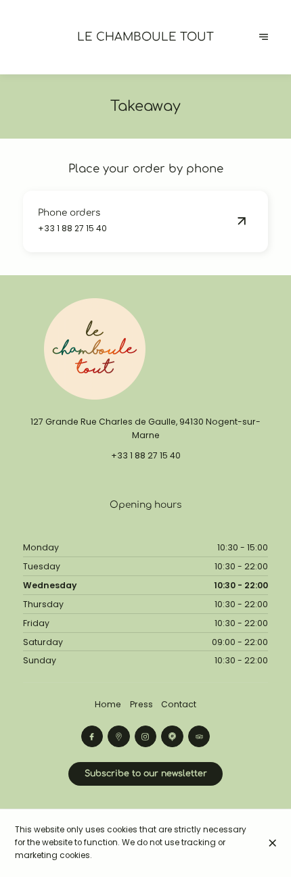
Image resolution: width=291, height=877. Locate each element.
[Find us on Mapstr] (172, 736)
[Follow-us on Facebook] (92, 736)
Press (141, 704)
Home (108, 704)
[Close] (272, 843)
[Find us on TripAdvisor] (199, 736)
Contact (178, 704)
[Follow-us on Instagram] (145, 736)
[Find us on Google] (118, 736)
